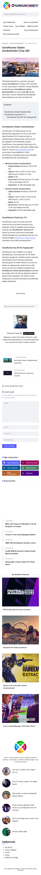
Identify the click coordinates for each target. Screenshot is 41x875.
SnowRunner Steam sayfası (25, 238)
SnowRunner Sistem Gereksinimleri (17, 112)
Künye (7, 855)
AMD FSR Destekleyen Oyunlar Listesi (20, 543)
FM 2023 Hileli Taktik (19, 832)
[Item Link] (6, 771)
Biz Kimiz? (9, 847)
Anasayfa (5, 43)
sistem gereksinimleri (23, 150)
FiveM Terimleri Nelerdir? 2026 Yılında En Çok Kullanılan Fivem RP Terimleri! (24, 807)
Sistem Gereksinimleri (17, 43)
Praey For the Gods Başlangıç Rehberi (20, 535)
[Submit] (37, 14)
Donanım (20, 870)
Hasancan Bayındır (14, 333)
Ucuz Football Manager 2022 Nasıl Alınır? (19, 726)
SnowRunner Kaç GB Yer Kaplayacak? (22, 117)
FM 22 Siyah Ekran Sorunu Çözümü (16, 610)
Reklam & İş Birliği (11, 858)
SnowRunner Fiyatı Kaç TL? (15, 115)
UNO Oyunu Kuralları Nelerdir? (18, 513)
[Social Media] (11, 462)
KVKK (7, 852)
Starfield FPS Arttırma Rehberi (15, 648)
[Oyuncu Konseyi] (20, 6)
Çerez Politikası (10, 850)
